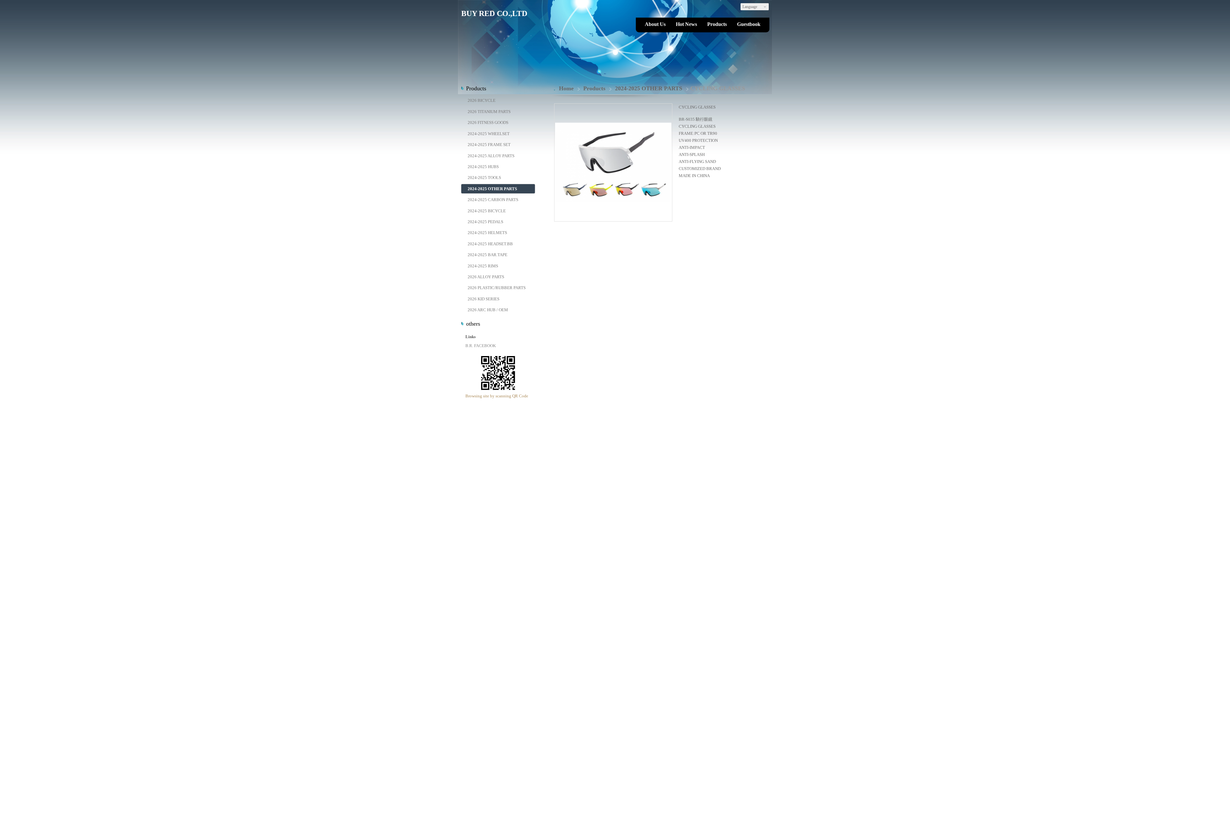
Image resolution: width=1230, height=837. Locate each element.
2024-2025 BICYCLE (487, 210)
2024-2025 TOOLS (484, 177)
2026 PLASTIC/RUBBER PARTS (497, 287)
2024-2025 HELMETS (487, 232)
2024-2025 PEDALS (485, 221)
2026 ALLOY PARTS (486, 276)
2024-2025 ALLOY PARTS (491, 155)
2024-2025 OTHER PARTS (492, 188)
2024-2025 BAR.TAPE (487, 254)
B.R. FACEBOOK (480, 345)
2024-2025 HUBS (483, 166)
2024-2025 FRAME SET (489, 144)
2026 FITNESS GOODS (488, 122)
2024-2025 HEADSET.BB (490, 243)
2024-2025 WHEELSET (489, 133)
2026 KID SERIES (483, 299)
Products (595, 88)
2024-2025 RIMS (483, 266)
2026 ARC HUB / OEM (488, 309)
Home (566, 88)
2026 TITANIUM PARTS (489, 111)
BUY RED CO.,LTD (494, 13)
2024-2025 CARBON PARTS (493, 199)
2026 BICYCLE (482, 100)
